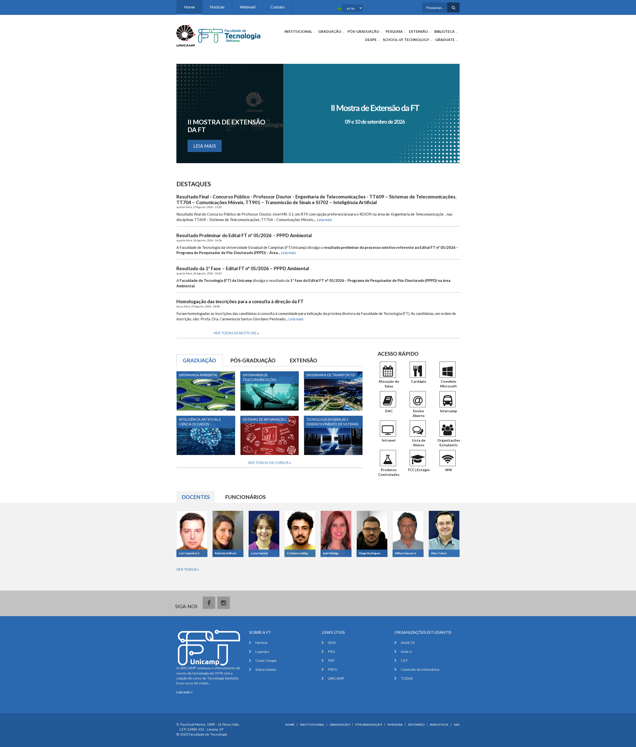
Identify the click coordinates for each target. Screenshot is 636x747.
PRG (331, 651)
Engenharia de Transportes (330, 375)
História (261, 642)
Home (189, 6)
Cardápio (418, 381)
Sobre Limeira (265, 669)
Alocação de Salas (389, 383)
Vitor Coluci (439, 553)
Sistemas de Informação (264, 419)
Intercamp (448, 411)
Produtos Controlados (388, 472)
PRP (331, 660)
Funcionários (245, 497)
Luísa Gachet (259, 553)
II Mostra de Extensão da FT (226, 126)
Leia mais (204, 146)
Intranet (389, 440)
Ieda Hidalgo (331, 553)
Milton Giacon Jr (405, 553)
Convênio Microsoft (448, 383)
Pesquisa (394, 31)
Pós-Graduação (363, 31)
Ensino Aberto (419, 413)
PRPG (332, 669)
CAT (404, 660)
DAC (389, 411)
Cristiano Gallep (297, 553)
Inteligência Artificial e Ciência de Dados (200, 421)
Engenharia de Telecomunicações (259, 377)
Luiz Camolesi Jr (189, 553)
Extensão (418, 31)
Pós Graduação (368, 724)
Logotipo (262, 651)
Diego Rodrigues (370, 553)
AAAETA (408, 642)
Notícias (217, 6)
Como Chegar (266, 660)
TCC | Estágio (418, 470)
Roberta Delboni (225, 553)
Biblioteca (444, 31)
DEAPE (371, 39)
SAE (457, 724)
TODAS (407, 678)
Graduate (445, 39)
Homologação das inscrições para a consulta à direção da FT (240, 301)
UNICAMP (336, 678)
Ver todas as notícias (235, 333)
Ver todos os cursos (268, 462)
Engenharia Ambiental (198, 375)
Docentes (198, 497)
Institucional (298, 31)
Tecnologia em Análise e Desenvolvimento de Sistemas (332, 421)
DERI (332, 642)
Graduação (329, 31)
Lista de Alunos (418, 442)
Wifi (448, 470)
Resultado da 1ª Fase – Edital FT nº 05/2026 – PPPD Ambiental (242, 268)
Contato (278, 6)
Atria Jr (406, 651)
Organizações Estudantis (448, 442)
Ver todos (186, 569)
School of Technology (406, 39)
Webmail (247, 6)
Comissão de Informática (420, 669)
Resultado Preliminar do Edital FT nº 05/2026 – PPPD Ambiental (244, 235)
